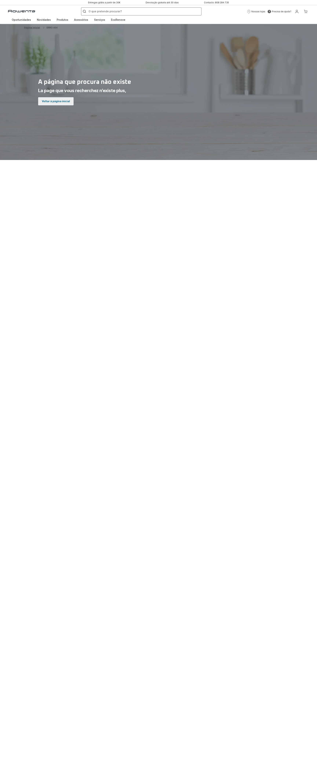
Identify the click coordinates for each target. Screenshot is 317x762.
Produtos (62, 19)
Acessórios (81, 19)
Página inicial (32, 27)
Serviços (99, 19)
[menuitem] (21, 20)
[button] (256, 11)
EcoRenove (118, 19)
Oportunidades (21, 19)
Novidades (44, 19)
